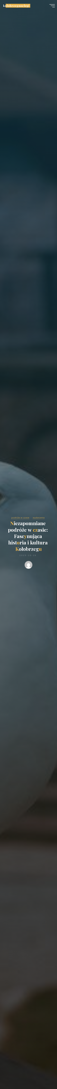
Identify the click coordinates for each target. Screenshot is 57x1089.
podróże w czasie (20, 517)
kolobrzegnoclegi (16, 6)
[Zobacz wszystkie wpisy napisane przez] (29, 565)
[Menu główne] (52, 5)
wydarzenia (39, 517)
